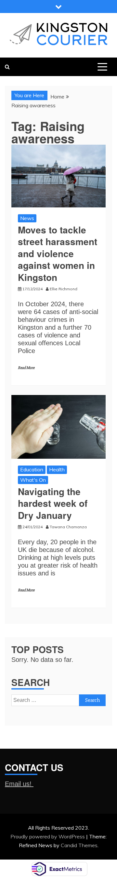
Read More (26, 367)
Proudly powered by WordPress (48, 836)
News (27, 218)
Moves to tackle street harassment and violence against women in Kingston (57, 253)
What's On (33, 480)
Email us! (19, 783)
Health (57, 469)
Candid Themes (79, 845)
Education (31, 469)
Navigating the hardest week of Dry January (52, 503)
